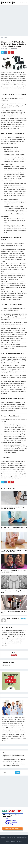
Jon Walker (4, 48)
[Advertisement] (14, 20)
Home (2, 37)
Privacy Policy (13, 841)
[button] (22, 2)
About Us (8, 841)
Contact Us (19, 841)
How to (6, 37)
